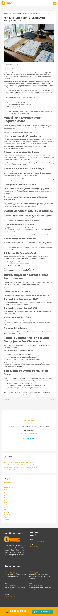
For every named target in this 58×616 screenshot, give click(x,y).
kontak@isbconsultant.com (29, 438)
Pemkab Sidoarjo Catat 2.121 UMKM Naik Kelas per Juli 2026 (19, 465)
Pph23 (5, 497)
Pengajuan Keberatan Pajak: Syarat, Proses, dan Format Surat (19, 462)
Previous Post (6, 399)
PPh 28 (5, 490)
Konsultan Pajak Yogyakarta (36, 585)
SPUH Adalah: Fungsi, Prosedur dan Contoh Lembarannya (19, 460)
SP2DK (5, 509)
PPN (5, 507)
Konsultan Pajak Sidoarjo (11, 573)
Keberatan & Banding (9, 482)
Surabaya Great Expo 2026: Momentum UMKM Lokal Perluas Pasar (21, 467)
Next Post (53, 399)
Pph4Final (6, 504)
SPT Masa (6, 512)
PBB (5, 485)
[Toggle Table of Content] (12, 68)
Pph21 (5, 492)
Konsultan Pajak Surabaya (35, 573)
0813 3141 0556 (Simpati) (29, 433)
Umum (5, 517)
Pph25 (5, 500)
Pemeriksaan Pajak (9, 487)
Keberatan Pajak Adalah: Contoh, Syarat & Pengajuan (17, 470)
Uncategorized (7, 519)
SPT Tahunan (7, 514)
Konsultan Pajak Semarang (11, 585)
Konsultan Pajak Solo (10, 596)
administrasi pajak (18, 64)
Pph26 (5, 502)
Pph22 (5, 495)
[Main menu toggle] (54, 3)
